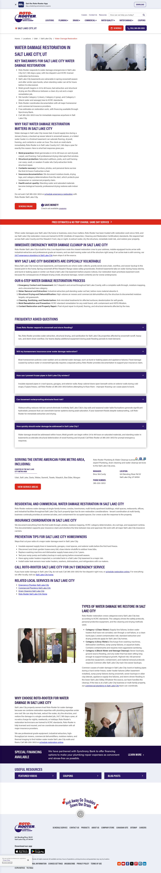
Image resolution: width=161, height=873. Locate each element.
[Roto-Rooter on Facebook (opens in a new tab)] (127, 863)
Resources (103, 15)
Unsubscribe (69, 863)
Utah (36, 38)
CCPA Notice (20, 867)
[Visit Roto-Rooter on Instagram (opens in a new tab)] (145, 458)
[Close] (28, 860)
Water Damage (126, 20)
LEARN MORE (135, 754)
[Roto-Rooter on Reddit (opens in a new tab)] (119, 863)
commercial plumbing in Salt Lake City (102, 685)
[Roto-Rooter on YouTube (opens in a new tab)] (123, 863)
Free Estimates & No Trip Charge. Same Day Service (80, 222)
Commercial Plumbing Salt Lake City (35, 587)
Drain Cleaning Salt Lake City (31, 591)
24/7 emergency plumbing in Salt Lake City (34, 255)
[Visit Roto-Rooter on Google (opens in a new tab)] (136, 458)
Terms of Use (96, 863)
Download (140, 4)
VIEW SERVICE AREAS (28, 486)
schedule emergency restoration (58, 194)
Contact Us (93, 15)
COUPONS (68, 776)
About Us (95, 827)
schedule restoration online (118, 571)
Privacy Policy (83, 863)
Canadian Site (122, 827)
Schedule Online (26, 206)
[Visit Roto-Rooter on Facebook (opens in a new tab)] (140, 458)
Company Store (107, 827)
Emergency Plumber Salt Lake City (34, 584)
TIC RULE (30, 867)
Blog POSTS (114, 776)
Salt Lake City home (44, 574)
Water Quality (108, 20)
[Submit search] (143, 15)
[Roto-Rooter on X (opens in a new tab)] (132, 863)
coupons (62, 208)
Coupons (141, 20)
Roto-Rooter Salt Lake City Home (33, 593)
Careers (84, 15)
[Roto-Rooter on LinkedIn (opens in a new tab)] (144, 863)
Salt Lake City (46, 38)
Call (137, 28)
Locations (49, 20)
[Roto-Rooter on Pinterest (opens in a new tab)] (136, 863)
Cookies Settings (55, 863)
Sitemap (133, 827)
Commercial (91, 20)
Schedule (117, 28)
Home (17, 38)
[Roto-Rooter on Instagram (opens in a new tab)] (140, 863)
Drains (76, 20)
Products (85, 827)
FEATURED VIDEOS (27, 776)
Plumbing (63, 20)
